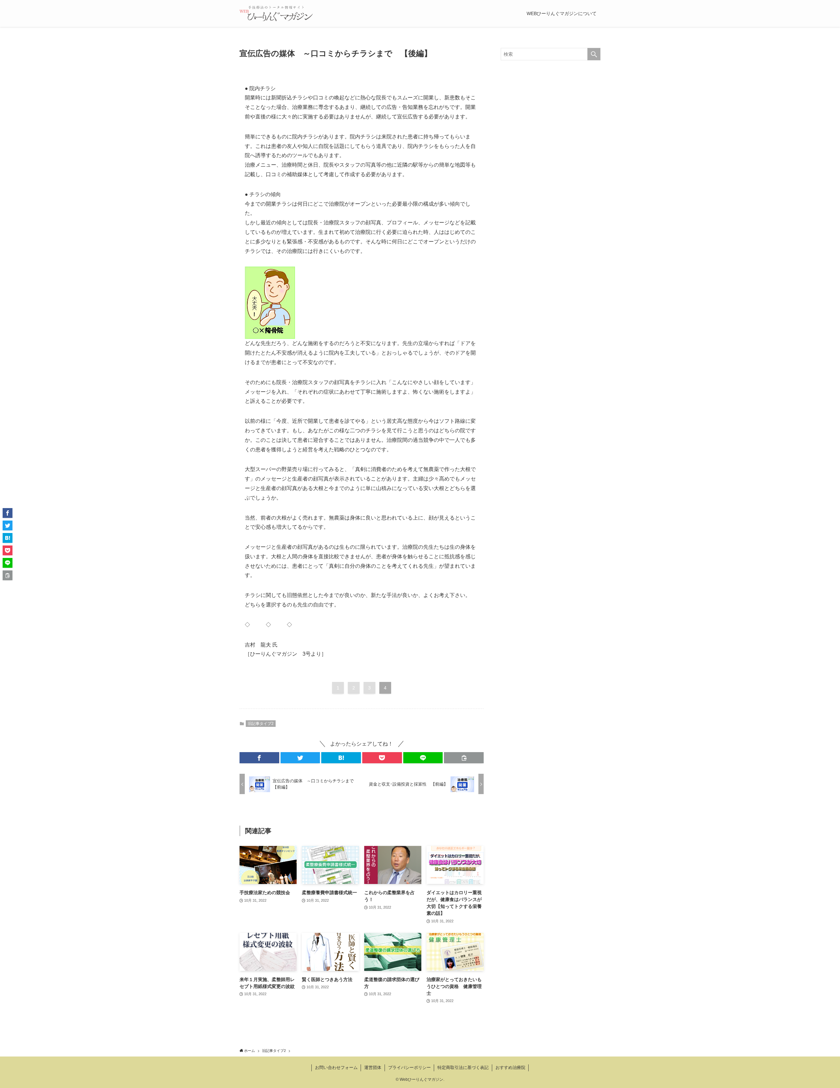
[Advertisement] (550, 316)
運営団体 (372, 1067)
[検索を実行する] (593, 54)
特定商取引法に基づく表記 (463, 1067)
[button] (259, 757)
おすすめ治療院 (510, 1067)
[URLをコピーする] (464, 757)
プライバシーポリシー (409, 1067)
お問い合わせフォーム (336, 1067)
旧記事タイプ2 (261, 723)
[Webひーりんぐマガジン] (276, 13)
